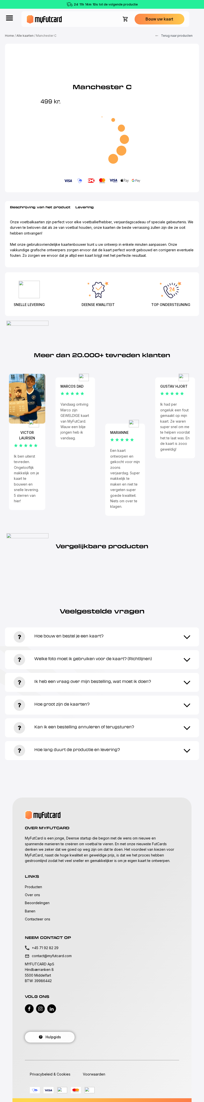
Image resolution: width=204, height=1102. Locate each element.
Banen (30, 911)
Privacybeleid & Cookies (50, 1074)
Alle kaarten (25, 35)
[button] (159, 19)
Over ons (32, 895)
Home (9, 35)
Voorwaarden (94, 1074)
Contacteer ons (37, 919)
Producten (33, 887)
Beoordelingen (37, 903)
